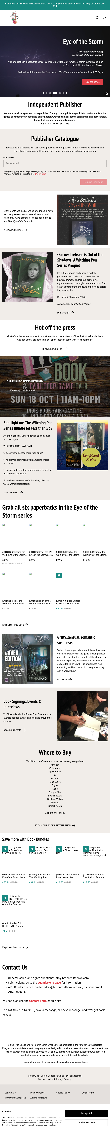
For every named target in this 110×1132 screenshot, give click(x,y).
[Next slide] (67, 93)
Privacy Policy (40, 174)
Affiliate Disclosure (38, 1098)
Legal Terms (88, 1092)
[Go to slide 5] (63, 93)
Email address (8, 157)
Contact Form (38, 1001)
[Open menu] (5, 18)
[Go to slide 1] (47, 93)
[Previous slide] (43, 93)
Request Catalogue (93, 182)
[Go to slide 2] (50, 93)
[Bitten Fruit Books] (14, 17)
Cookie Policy (63, 1092)
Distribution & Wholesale (15, 1098)
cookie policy (49, 1125)
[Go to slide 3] (55, 93)
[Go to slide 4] (60, 93)
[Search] (97, 18)
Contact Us (10, 1092)
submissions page (49, 982)
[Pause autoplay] (107, 93)
